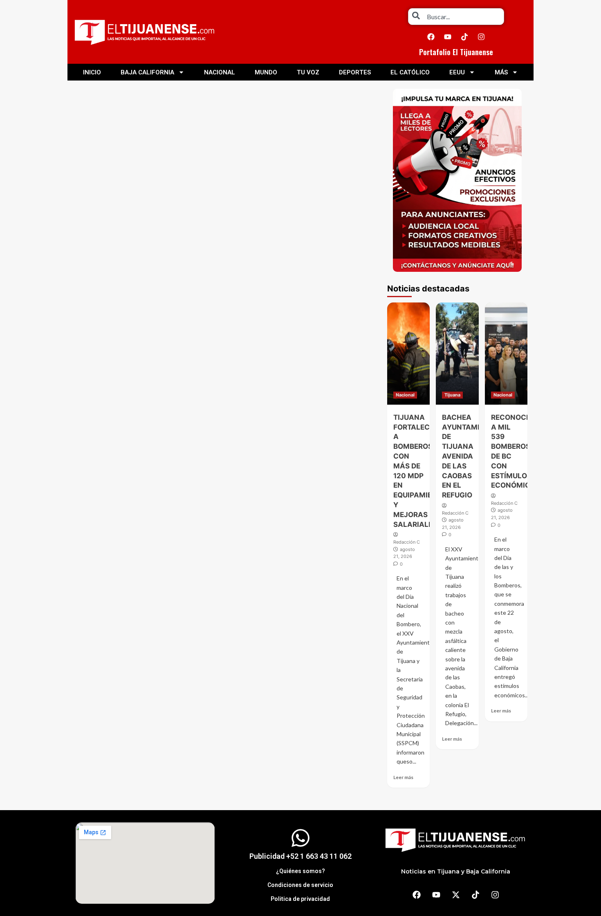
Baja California (147, 72)
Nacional (219, 72)
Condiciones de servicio (300, 885)
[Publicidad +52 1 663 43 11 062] (300, 838)
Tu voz (308, 72)
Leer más (403, 777)
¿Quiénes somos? (300, 871)
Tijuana (452, 395)
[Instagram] (481, 36)
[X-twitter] (456, 895)
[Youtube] (447, 36)
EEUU (457, 72)
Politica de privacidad (300, 899)
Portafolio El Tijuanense (456, 52)
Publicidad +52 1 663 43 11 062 (300, 856)
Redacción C (406, 542)
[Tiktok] (464, 36)
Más (501, 72)
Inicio (92, 72)
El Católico (410, 72)
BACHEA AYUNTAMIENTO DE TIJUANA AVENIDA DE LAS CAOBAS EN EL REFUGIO (470, 456)
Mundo (266, 72)
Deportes (355, 72)
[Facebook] (431, 36)
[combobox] (456, 16)
